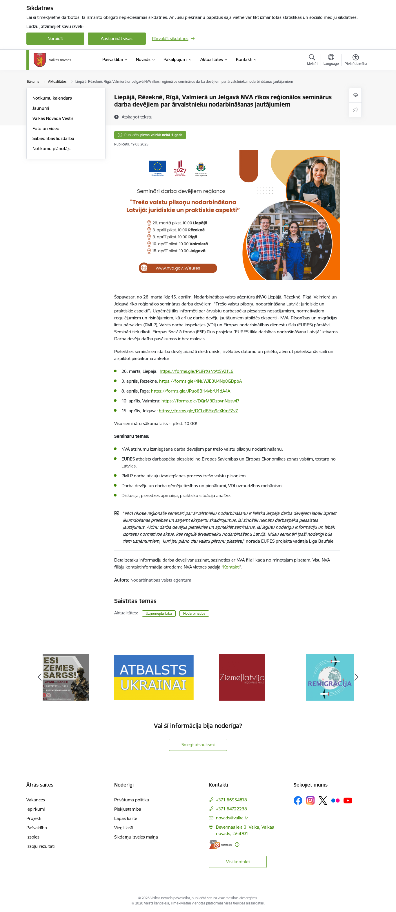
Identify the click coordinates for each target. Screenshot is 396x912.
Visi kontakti (238, 861)
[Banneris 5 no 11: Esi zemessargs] (66, 677)
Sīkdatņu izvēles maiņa (136, 837)
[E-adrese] (220, 844)
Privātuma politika (131, 800)
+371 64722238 (231, 809)
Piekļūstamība (127, 809)
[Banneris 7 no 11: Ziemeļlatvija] (242, 677)
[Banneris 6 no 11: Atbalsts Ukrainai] (154, 677)
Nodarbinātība (194, 613)
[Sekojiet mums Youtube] (348, 800)
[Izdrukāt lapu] (355, 95)
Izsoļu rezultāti (40, 846)
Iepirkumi (35, 809)
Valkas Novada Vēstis (52, 118)
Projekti (33, 818)
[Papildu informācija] (237, 844)
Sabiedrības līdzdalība (53, 138)
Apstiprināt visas (116, 38)
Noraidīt (55, 38)
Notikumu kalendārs (52, 98)
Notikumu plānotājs (51, 148)
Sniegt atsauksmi (198, 744)
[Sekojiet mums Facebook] (298, 800)
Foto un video (45, 128)
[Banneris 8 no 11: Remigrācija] (330, 677)
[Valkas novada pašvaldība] (52, 60)
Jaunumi (40, 108)
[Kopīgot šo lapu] (355, 110)
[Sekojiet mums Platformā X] (323, 800)
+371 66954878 (231, 800)
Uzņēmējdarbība (159, 613)
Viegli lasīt (123, 827)
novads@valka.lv (232, 818)
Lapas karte (125, 818)
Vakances (35, 800)
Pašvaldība (36, 827)
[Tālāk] (356, 677)
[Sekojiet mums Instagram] (310, 800)
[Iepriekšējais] (39, 677)
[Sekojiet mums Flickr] (335, 800)
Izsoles (32, 837)
